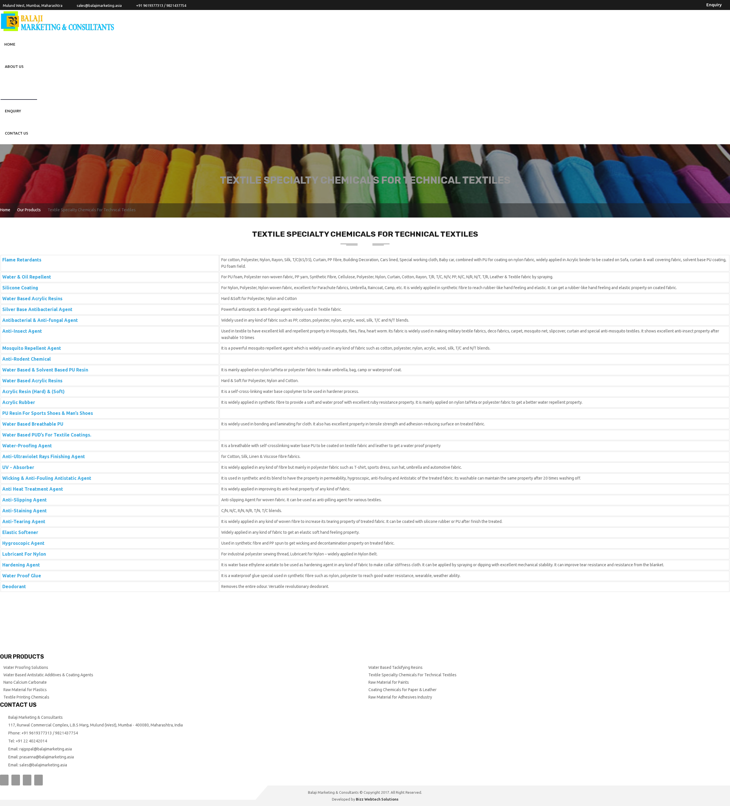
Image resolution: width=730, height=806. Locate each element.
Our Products (19, 89)
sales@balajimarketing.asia (99, 5)
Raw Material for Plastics (25, 690)
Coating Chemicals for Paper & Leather (402, 690)
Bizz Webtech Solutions (377, 799)
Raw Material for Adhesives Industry (400, 697)
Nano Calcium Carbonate (25, 682)
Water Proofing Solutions (25, 667)
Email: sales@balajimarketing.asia (37, 765)
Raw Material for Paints (388, 682)
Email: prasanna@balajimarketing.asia (41, 757)
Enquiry (714, 4)
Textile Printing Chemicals (26, 697)
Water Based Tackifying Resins (395, 667)
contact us (16, 133)
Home (9, 44)
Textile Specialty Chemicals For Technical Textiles (412, 675)
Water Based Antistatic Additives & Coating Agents (48, 675)
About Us (14, 66)
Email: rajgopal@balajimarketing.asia (40, 749)
